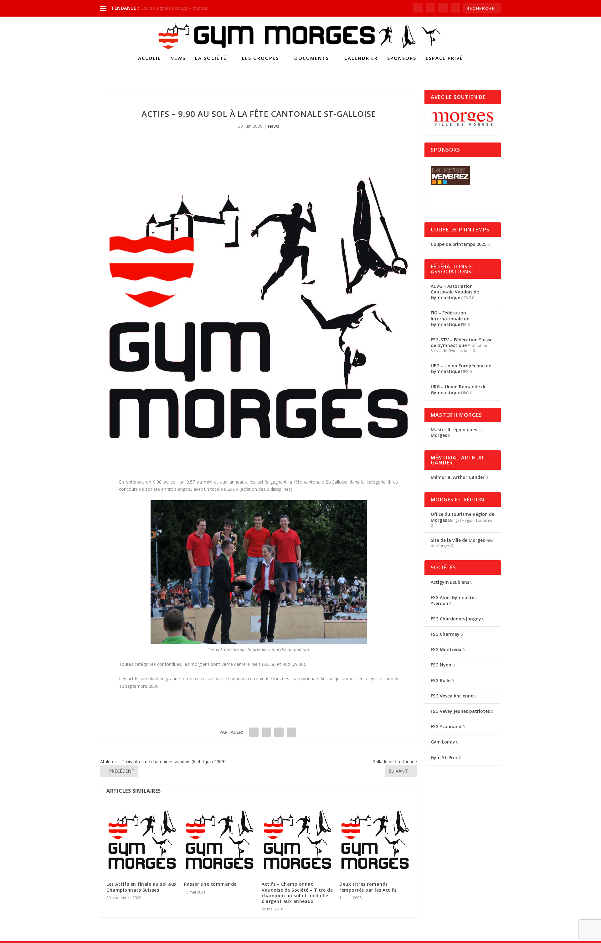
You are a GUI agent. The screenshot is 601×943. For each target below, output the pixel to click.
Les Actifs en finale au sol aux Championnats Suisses (141, 887)
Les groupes (260, 58)
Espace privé (444, 58)
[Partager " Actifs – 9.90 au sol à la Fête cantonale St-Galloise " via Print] (291, 732)
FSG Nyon (441, 665)
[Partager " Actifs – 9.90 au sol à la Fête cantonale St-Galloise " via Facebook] (254, 732)
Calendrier (361, 58)
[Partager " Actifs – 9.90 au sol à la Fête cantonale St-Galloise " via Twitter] (266, 732)
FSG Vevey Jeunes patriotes (460, 711)
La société (211, 58)
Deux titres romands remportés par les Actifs (367, 887)
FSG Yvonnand (446, 726)
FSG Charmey (445, 634)
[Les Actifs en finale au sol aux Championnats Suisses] (142, 839)
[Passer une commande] (219, 839)
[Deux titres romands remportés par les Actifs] (375, 839)
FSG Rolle (440, 680)
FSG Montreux (446, 649)
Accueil (149, 58)
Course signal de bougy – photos (174, 8)
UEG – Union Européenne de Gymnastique (461, 368)
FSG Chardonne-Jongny (456, 619)
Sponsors (401, 58)
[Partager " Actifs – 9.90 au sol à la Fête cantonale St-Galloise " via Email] (279, 732)
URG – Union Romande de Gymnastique (458, 389)
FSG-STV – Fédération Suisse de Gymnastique (461, 342)
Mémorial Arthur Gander (458, 477)
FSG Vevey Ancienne (452, 696)
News (178, 58)
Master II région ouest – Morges (457, 432)
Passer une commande (210, 884)
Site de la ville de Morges (458, 540)
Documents (311, 58)
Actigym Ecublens (450, 582)
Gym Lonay (443, 742)
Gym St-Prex (444, 757)
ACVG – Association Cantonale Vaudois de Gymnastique (455, 291)
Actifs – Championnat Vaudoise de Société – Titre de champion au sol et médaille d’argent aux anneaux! (297, 892)
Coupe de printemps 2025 (458, 244)
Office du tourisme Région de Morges (462, 517)
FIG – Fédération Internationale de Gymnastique (450, 318)
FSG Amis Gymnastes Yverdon (453, 600)
